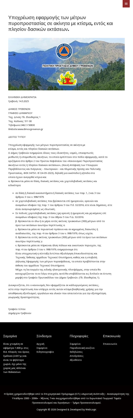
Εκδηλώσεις (76, 351)
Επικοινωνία (110, 343)
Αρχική (40, 343)
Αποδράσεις (77, 355)
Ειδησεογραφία (45, 351)
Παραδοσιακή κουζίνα (82, 347)
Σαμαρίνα (41, 347)
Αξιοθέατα (76, 359)
